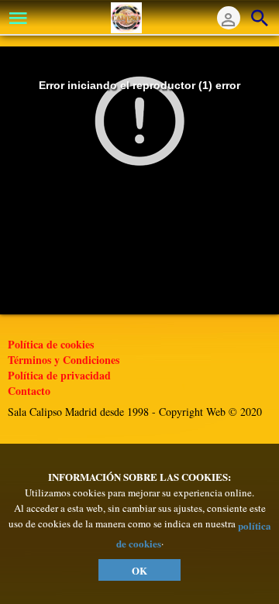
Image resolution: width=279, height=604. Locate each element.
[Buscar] (259, 17)
